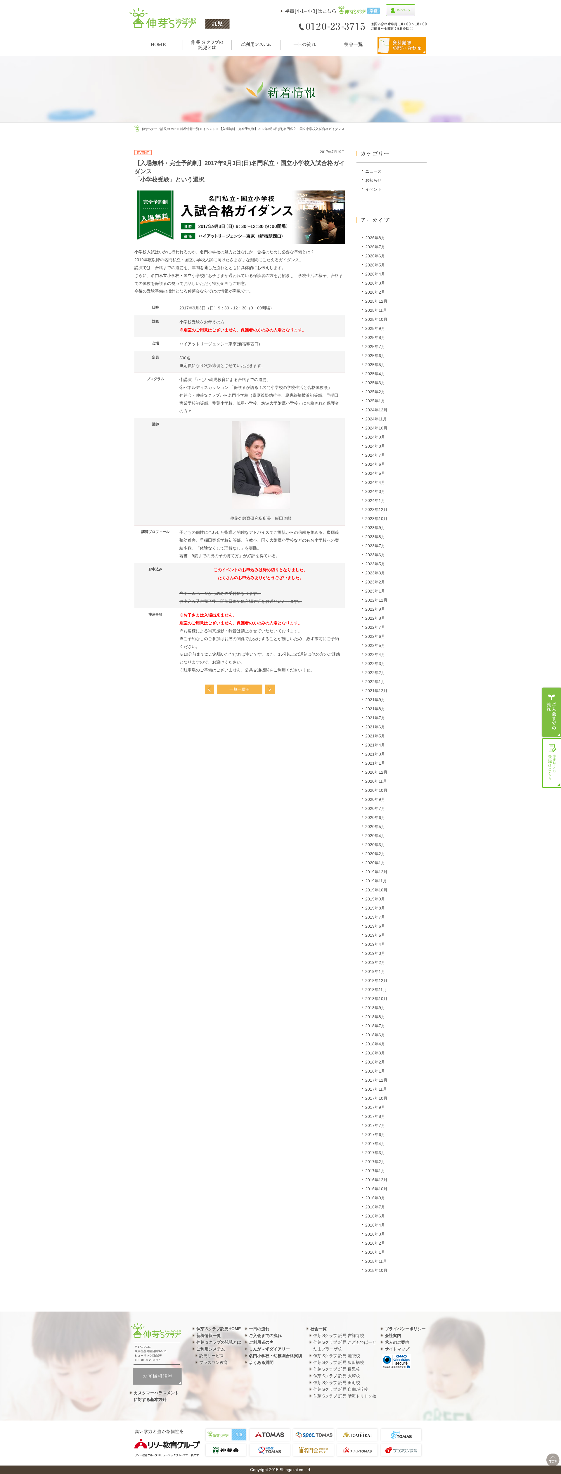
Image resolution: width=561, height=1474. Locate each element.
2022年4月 (375, 654)
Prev (209, 689)
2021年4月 (375, 745)
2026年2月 (375, 292)
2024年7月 (375, 455)
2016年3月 (375, 1234)
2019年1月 (375, 971)
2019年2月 (375, 962)
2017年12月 (376, 1080)
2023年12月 (376, 509)
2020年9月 (375, 799)
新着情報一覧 (189, 129)
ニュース (373, 171)
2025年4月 (375, 373)
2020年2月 (375, 853)
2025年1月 (375, 401)
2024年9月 (375, 437)
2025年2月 (375, 391)
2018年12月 (376, 980)
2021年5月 (375, 736)
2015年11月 (376, 1261)
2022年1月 (375, 681)
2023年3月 (375, 573)
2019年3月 (375, 953)
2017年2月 (375, 1161)
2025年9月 (375, 328)
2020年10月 (376, 790)
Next (270, 689)
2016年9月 (375, 1198)
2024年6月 (375, 464)
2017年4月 (375, 1143)
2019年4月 (375, 944)
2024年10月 (376, 428)
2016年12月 (376, 1179)
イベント (209, 129)
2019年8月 (375, 908)
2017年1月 (375, 1170)
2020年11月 (376, 781)
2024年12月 (376, 410)
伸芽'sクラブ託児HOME (159, 129)
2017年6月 (375, 1134)
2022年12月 (376, 600)
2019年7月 (375, 917)
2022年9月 (375, 609)
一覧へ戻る (239, 689)
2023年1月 (375, 591)
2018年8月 (375, 1016)
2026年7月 (375, 247)
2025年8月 (375, 337)
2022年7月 (375, 627)
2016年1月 (375, 1252)
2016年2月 (375, 1243)
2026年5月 (375, 265)
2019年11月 (376, 881)
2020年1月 (375, 862)
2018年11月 (376, 989)
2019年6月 (375, 926)
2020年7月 (375, 808)
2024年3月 (375, 491)
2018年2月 (375, 1062)
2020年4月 (375, 835)
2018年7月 (375, 1025)
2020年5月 (375, 826)
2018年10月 (376, 998)
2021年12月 (376, 690)
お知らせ (373, 180)
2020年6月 (375, 817)
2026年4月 (375, 274)
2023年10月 (376, 518)
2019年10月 (376, 890)
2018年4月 (375, 1044)
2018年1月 (375, 1071)
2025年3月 (375, 382)
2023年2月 (375, 582)
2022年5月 (375, 645)
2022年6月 (375, 636)
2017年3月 (375, 1152)
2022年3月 (375, 663)
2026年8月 (375, 237)
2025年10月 (376, 319)
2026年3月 (375, 283)
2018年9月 (375, 1007)
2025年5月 (375, 364)
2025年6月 (375, 355)
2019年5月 (375, 935)
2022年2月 (375, 672)
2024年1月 (375, 500)
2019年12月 (376, 871)
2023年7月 (375, 545)
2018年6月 (375, 1035)
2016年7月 (375, 1207)
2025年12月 (376, 301)
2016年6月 (375, 1216)
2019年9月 (375, 899)
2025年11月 (376, 310)
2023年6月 (375, 554)
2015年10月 (376, 1270)
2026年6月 (375, 256)
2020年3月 (375, 844)
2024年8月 (375, 446)
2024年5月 (375, 473)
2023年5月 (375, 564)
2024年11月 (376, 419)
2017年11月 (376, 1089)
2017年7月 (375, 1125)
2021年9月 (375, 699)
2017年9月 (375, 1107)
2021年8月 (375, 708)
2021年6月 (375, 727)
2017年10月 (376, 1098)
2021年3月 (375, 754)
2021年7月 (375, 718)
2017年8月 (375, 1116)
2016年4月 (375, 1225)
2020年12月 (376, 772)
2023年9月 (375, 527)
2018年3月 (375, 1053)
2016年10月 (376, 1189)
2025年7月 (375, 346)
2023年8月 (375, 536)
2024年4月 (375, 482)
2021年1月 (375, 763)
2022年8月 (375, 618)
